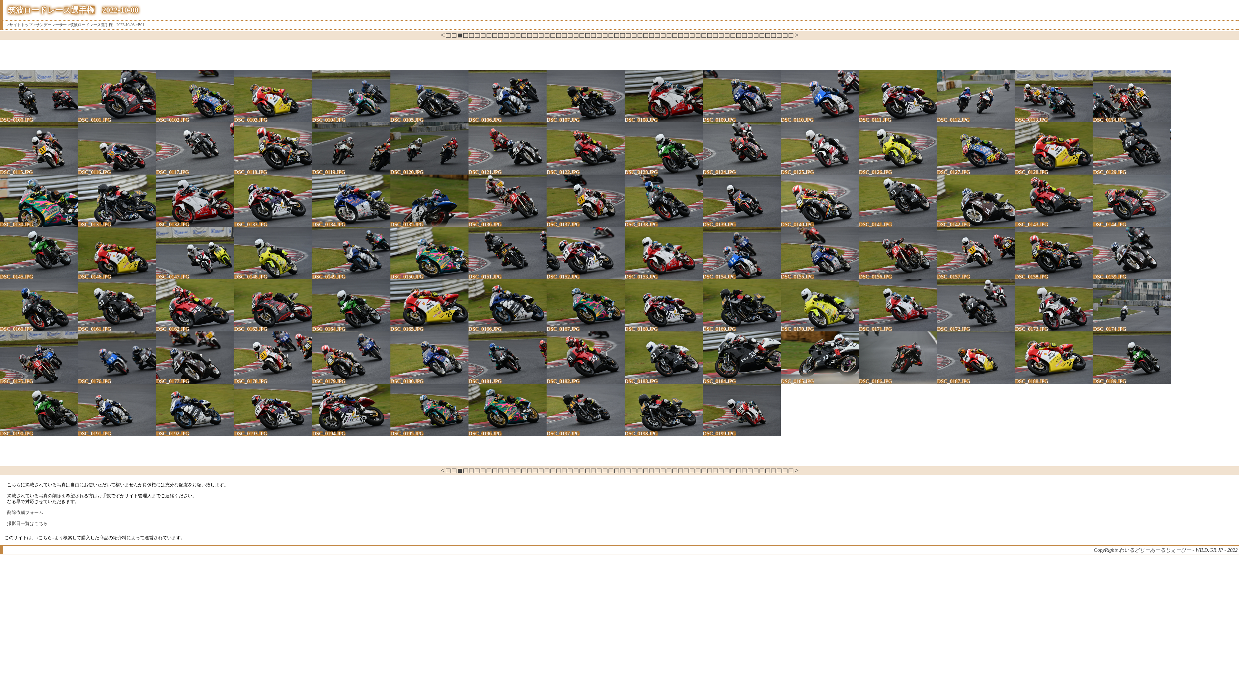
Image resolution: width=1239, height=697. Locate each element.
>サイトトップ (20, 25)
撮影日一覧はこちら (27, 523)
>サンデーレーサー (50, 25)
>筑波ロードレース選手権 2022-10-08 (101, 25)
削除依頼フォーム (25, 512)
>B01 (140, 25)
